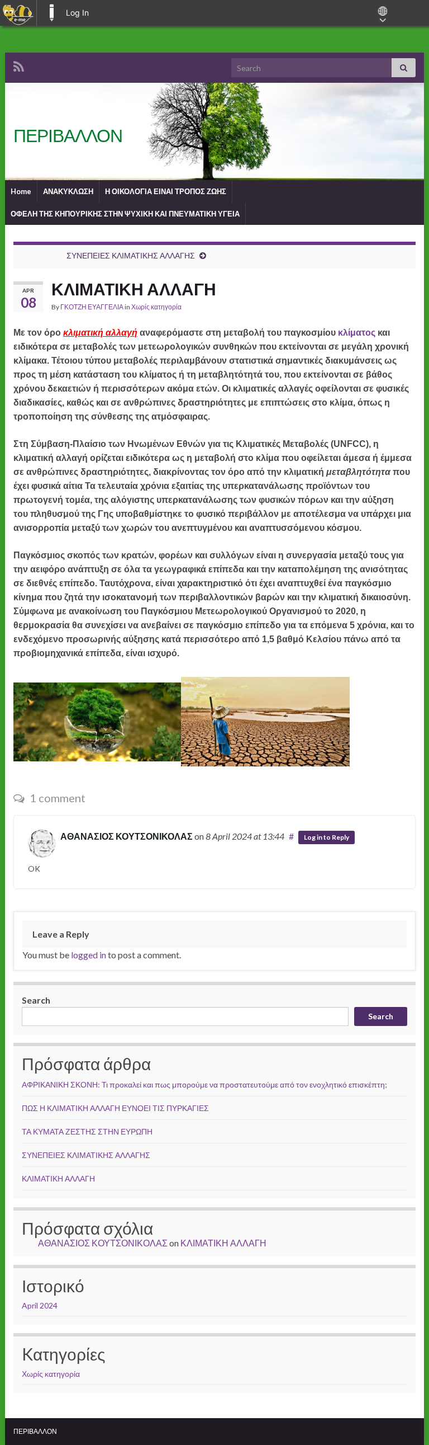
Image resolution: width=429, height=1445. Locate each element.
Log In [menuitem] (77, 12)
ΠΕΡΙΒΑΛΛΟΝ (67, 135)
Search (36, 1000)
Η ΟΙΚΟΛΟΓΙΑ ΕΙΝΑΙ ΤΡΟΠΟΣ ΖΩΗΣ (165, 191)
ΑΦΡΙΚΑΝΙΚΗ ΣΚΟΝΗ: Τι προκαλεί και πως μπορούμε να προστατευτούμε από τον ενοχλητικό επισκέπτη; (204, 1084)
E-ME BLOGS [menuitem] (51, 13)
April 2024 (40, 1305)
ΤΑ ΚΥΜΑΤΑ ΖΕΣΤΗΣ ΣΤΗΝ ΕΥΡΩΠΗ (87, 1131)
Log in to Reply (326, 837)
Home (21, 191)
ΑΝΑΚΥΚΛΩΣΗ (68, 191)
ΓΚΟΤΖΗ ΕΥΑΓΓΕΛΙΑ (91, 307)
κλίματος (356, 332)
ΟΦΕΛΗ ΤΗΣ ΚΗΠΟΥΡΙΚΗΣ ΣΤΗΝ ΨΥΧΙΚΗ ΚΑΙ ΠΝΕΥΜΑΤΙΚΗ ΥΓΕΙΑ (125, 213)
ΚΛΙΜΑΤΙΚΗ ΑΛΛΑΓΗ (58, 1178)
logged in (88, 954)
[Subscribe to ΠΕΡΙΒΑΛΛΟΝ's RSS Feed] (18, 65)
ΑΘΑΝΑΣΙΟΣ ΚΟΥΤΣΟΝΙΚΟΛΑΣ (126, 836)
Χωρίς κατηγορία (156, 307)
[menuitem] (18, 13)
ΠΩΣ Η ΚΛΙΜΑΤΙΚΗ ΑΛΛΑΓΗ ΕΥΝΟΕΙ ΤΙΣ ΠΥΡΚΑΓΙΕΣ (115, 1108)
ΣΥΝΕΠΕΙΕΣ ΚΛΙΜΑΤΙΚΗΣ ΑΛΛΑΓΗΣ (130, 255)
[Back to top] (404, 1420)
